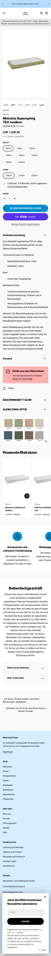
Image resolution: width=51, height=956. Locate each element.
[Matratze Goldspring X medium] (17, 479)
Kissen (6, 780)
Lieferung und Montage (13, 847)
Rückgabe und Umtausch (14, 856)
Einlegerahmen (9, 776)
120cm (9, 155)
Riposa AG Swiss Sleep (22, 379)
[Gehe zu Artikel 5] (35, 105)
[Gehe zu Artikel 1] (6, 105)
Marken (6, 828)
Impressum (8, 752)
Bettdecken (8, 785)
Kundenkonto (9, 866)
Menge (6, 194)
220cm (34, 175)
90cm (19, 148)
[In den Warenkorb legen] (26, 495)
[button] (25, 126)
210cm (22, 175)
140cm (22, 155)
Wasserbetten (9, 794)
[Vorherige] (2, 4)
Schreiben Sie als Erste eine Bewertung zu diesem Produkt (25, 709)
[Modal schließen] (45, 896)
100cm (32, 148)
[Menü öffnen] (4, 13)
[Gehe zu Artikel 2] (13, 105)
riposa (6, 114)
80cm (8, 148)
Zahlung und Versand (12, 852)
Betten (6, 771)
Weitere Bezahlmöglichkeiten (25, 224)
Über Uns (7, 814)
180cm (9, 162)
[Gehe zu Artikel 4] (27, 105)
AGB (5, 832)
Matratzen (7, 767)
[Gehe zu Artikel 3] (20, 105)
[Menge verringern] (4, 198)
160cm (34, 155)
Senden (25, 921)
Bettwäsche (8, 790)
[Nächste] (48, 4)
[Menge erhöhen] (14, 198)
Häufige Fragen (9, 861)
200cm (22, 162)
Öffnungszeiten (9, 823)
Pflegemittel (8, 799)
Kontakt (6, 818)
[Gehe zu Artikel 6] (42, 105)
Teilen (11, 388)
